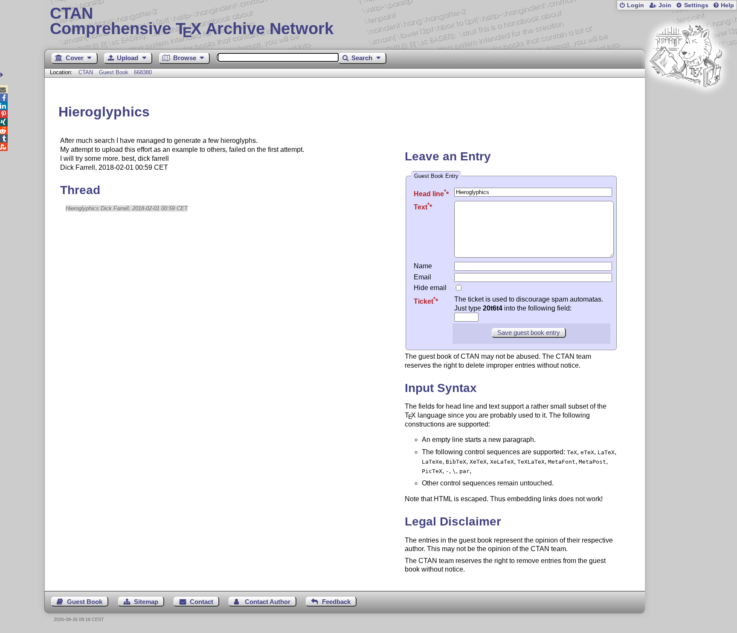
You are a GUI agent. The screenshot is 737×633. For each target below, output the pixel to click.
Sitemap (146, 601)
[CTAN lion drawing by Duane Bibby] (686, 103)
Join (665, 5)
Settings (696, 5)
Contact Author (267, 601)
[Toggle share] (2, 75)
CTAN (85, 72)
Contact (201, 601)
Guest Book (113, 72)
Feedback (336, 601)
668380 (143, 72)
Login (635, 5)
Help (727, 5)
